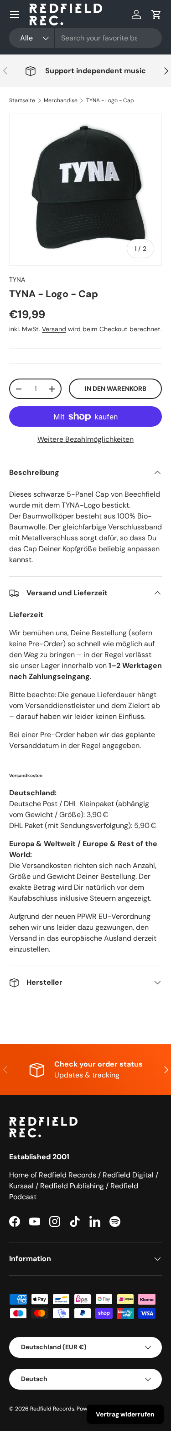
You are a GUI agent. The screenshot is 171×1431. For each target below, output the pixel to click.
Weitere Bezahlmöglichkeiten (85, 439)
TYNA (17, 279)
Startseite (22, 100)
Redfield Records (52, 1408)
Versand (54, 329)
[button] (156, 15)
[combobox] (85, 38)
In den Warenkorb (115, 388)
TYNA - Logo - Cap (110, 100)
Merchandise (61, 100)
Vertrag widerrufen (125, 1414)
